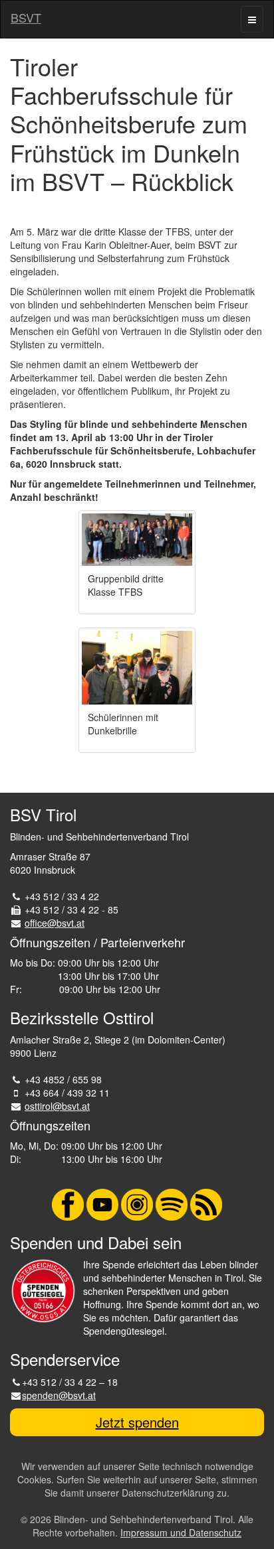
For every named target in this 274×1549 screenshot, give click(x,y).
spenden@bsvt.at (59, 1395)
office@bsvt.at (54, 922)
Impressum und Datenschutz (180, 1532)
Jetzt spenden (137, 1422)
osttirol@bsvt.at (57, 1105)
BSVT (26, 17)
